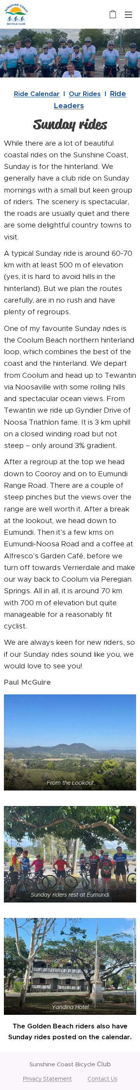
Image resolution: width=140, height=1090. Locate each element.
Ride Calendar (37, 94)
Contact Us (102, 1078)
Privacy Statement (47, 1078)
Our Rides (85, 94)
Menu (128, 14)
